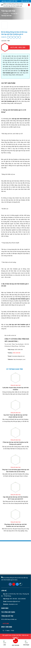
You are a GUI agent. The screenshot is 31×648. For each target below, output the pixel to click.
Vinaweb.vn (15, 637)
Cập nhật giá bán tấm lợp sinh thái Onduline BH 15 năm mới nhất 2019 (15, 498)
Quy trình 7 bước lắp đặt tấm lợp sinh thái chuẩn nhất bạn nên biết (15, 416)
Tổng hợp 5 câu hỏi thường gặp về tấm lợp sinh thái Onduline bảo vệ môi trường (15, 470)
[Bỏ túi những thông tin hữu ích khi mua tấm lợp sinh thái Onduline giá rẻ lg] (15, 4)
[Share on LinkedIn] (19, 37)
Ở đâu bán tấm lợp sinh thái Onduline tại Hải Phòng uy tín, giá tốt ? (15, 443)
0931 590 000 (13, 598)
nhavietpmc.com (13, 604)
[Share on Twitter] (11, 37)
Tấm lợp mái (14, 13)
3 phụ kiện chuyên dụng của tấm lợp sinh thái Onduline (15, 388)
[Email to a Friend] (14, 37)
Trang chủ (5, 13)
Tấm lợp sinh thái (6, 15)
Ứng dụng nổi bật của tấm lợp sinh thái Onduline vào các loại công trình (15, 525)
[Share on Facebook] (8, 37)
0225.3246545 (22, 598)
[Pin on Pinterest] (16, 37)
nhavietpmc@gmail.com (13, 601)
